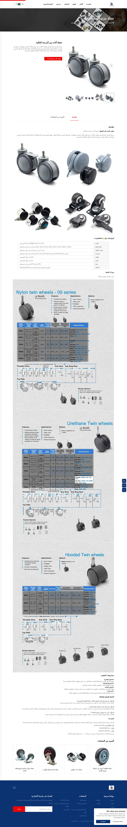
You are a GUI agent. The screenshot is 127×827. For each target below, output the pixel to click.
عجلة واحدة (66, 809)
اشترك (19, 809)
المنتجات (66, 4)
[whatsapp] (14, 787)
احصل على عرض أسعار (54, 58)
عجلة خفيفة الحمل (81, 803)
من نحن (58, 4)
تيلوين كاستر (83, 800)
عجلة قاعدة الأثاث (90, 22)
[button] (67, 66)
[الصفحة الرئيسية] (111, 4)
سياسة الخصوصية (75, 821)
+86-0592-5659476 (104, 731)
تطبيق (74, 4)
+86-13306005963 (104, 728)
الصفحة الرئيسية (48, 4)
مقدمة (74, 117)
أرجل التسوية (82, 815)
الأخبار (81, 4)
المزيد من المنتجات (57, 117)
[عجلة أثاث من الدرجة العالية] (89, 65)
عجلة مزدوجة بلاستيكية (77, 22)
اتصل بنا (88, 4)
